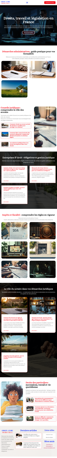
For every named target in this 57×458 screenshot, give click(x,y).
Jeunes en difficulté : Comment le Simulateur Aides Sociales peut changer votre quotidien (44, 418)
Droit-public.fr (49, 446)
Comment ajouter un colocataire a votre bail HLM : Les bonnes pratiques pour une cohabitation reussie (44, 409)
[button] (27, 2)
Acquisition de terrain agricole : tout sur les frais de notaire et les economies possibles (14, 357)
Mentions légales (49, 437)
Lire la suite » (6, 180)
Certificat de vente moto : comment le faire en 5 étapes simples (31, 436)
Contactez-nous (49, 434)
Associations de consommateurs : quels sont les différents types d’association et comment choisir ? (44, 400)
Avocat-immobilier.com (49, 448)
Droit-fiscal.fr (49, 444)
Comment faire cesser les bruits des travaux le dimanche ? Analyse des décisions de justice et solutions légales (20, 135)
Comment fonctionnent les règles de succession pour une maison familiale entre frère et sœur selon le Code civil (13, 319)
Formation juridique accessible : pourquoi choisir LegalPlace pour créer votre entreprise (14, 189)
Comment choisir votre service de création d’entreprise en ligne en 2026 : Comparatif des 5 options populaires (14, 169)
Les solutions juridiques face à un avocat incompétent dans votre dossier (19, 144)
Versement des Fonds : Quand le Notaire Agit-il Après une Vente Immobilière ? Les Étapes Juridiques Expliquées (42, 319)
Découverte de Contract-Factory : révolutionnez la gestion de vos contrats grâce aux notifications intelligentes (42, 169)
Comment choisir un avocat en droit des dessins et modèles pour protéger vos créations (20, 125)
